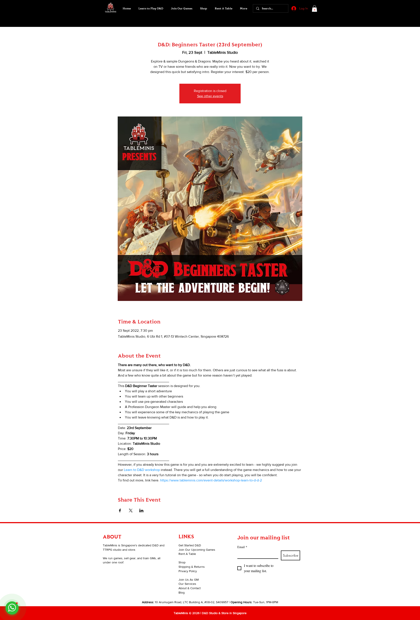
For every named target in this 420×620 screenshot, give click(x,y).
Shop (182, 562)
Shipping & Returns (191, 566)
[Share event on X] (131, 510)
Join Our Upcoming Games (196, 549)
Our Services (187, 583)
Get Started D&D (189, 545)
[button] (181, 8)
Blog (181, 592)
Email (242, 547)
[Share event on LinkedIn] (141, 510)
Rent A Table (187, 554)
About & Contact (189, 588)
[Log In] (293, 8)
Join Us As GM (188, 579)
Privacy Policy (187, 571)
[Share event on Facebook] (120, 510)
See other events (210, 96)
